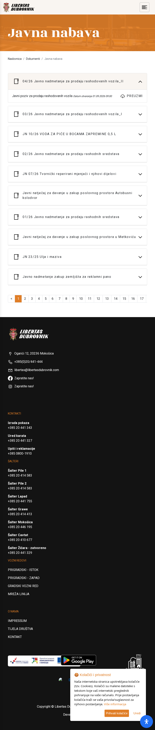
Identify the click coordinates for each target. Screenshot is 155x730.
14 (115, 299)
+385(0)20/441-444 (28, 362)
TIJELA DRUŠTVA (20, 629)
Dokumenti (33, 58)
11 (89, 299)
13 (107, 299)
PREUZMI (135, 96)
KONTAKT (15, 637)
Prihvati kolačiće (117, 713)
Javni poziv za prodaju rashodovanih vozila (62, 96)
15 (124, 299)
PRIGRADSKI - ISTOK (23, 570)
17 (141, 299)
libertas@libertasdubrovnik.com (36, 370)
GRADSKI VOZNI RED (23, 586)
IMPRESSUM (17, 621)
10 (81, 299)
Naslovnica (15, 58)
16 (133, 299)
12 (98, 299)
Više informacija (115, 704)
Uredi (136, 713)
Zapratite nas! (24, 378)
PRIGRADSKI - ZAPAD (24, 578)
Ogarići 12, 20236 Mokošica (34, 353)
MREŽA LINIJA (18, 594)
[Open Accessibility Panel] (146, 721)
